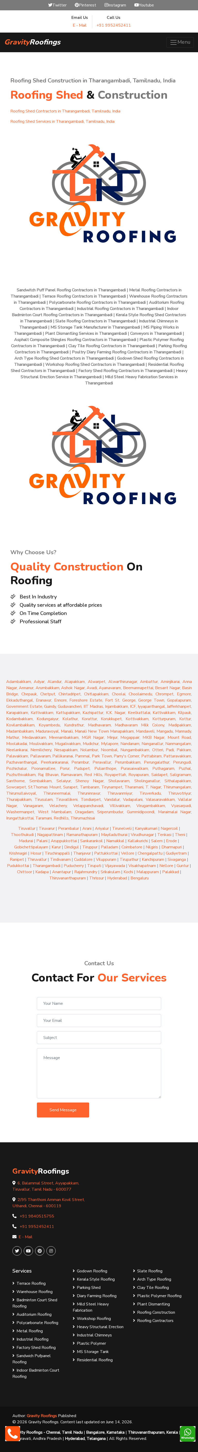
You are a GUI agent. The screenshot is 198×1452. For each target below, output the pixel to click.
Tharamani (134, 787)
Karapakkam (17, 713)
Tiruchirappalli (57, 853)
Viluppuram (106, 859)
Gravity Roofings (42, 1416)
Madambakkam (20, 731)
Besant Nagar (167, 688)
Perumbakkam (128, 762)
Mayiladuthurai (114, 835)
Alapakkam (74, 682)
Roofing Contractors (155, 1321)
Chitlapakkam (96, 694)
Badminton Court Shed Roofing (34, 1303)
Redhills (61, 818)
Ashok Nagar (73, 688)
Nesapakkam (66, 750)
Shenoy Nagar (90, 781)
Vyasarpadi (181, 806)
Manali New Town (92, 731)
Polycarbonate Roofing (37, 1323)
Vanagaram (33, 806)
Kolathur (70, 719)
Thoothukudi (22, 835)
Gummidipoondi (140, 812)
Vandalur (112, 799)
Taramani (43, 818)
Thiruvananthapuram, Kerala (153, 1432)
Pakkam (184, 750)
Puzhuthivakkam (21, 775)
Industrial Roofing (32, 1339)
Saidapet (159, 775)
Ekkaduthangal (19, 700)
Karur (56, 847)
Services (22, 1270)
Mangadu (164, 731)
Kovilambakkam (20, 725)
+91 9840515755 (37, 1216)
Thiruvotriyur (179, 793)
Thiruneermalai (56, 793)
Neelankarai (17, 750)
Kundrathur (74, 725)
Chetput (47, 694)
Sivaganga (177, 859)
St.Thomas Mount (44, 787)
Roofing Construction (156, 1312)
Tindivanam (60, 859)
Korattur (89, 719)
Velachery (58, 806)
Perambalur (68, 828)
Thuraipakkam (18, 799)
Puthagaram (163, 768)
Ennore (60, 700)
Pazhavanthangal (21, 762)
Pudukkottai (18, 866)
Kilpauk (184, 713)
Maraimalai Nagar (174, 812)
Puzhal (185, 768)
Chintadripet (70, 694)
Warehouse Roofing (34, 1292)
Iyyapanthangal (151, 706)
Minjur (112, 737)
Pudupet (82, 768)
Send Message (63, 1110)
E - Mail (80, 25)
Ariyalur (102, 828)
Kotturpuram (163, 719)
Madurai (26, 841)
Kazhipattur (92, 713)
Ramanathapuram (82, 835)
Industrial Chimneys (94, 1335)
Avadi (92, 688)
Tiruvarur (47, 828)
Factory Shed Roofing (36, 1347)
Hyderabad (117, 878)
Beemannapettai (138, 688)
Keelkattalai (139, 713)
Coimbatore (131, 847)
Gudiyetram (176, 853)
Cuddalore (83, 859)
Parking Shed (89, 1287)
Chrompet (164, 694)
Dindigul (71, 847)
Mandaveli (145, 731)
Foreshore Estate (85, 700)
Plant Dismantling (153, 1304)
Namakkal (115, 841)
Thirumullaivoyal (21, 793)
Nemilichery (40, 750)
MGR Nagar (93, 737)
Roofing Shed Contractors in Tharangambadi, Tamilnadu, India (65, 111)
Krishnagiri (18, 853)
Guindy (50, 706)
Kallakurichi (138, 841)
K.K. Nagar (115, 713)
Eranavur (43, 700)
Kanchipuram (153, 859)
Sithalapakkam (177, 781)
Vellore (127, 853)
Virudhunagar (142, 835)
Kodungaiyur (48, 719)
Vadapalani (133, 799)
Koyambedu (49, 725)
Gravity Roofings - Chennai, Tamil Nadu (48, 1432)
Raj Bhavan (48, 775)
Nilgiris (152, 847)
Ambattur (149, 682)
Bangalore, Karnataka (105, 1432)
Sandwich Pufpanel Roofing (31, 1359)
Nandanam (129, 744)
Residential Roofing (95, 1360)
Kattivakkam (42, 713)
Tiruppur (89, 847)
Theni (180, 835)
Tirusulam (44, 799)
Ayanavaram (110, 688)
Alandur (54, 682)
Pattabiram (151, 756)
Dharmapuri (171, 847)
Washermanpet (20, 812)
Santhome (15, 781)
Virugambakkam (150, 806)
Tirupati (94, 866)
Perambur (80, 762)
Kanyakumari (146, 828)
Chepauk (29, 694)
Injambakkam (116, 706)
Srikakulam (110, 872)
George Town (151, 700)
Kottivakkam (137, 719)
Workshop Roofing (94, 1318)
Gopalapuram (179, 700)
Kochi (128, 872)
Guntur (183, 866)
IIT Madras (93, 706)
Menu (184, 42)
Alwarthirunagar (122, 682)
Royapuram (138, 775)
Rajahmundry (85, 872)
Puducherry (74, 866)
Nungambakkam (134, 750)
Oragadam (84, 812)
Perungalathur (156, 762)
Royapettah (115, 775)
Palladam (109, 847)
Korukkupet (111, 719)
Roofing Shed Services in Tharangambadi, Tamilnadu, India (62, 121)
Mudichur (91, 744)
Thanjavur (82, 853)
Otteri (157, 750)
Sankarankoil (91, 841)
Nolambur (89, 750)
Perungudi (182, 762)
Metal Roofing (29, 1331)
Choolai (118, 694)
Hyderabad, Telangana (85, 1438)
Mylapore (109, 744)
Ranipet (17, 859)
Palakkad (170, 872)
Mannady (183, 731)
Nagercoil (169, 828)
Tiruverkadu (150, 793)
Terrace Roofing (31, 1283)
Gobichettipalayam (31, 847)
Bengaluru (139, 878)
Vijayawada (115, 866)
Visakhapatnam (142, 866)
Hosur (35, 853)
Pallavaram (40, 756)
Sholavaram (118, 781)
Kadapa (42, 872)
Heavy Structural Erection (100, 1327)
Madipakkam (179, 725)
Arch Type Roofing (154, 1279)
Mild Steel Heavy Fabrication (91, 1307)
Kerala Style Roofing (96, 1279)
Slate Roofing (149, 1271)
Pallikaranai (62, 756)
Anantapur (61, 872)
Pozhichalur (16, 768)
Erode (171, 841)
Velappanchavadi (88, 806)
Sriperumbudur (110, 812)
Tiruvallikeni (67, 799)
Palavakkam (17, 756)
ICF (133, 706)
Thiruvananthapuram (67, 878)
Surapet (70, 787)
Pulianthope (105, 768)
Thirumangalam (177, 787)
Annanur (26, 688)
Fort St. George (120, 700)
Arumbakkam (47, 688)
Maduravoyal (47, 731)
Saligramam (180, 775)
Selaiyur (63, 781)
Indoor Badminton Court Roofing (35, 1373)
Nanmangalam (178, 744)
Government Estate (24, 706)
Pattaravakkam (177, 756)
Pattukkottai (106, 853)
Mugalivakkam (68, 744)
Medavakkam (34, 737)
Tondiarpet (91, 799)
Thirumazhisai (82, 818)
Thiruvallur (37, 859)
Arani (87, 828)
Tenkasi (164, 835)
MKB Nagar (154, 737)
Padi (170, 750)
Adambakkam (18, 682)
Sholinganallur (147, 781)
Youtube (146, 5)
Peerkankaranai (54, 762)
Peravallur (102, 762)
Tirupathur (129, 859)
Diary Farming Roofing (97, 1296)
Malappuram (147, 872)
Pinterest (87, 5)
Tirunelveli (121, 828)
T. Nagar (153, 787)
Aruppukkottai (64, 841)
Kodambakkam (19, 719)
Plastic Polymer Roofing (159, 1296)
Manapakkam (122, 731)
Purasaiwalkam (134, 768)
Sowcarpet (16, 787)
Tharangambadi (46, 866)
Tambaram (89, 787)
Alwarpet (96, 682)
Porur (65, 768)
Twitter (59, 5)
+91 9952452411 (113, 25)
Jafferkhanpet (179, 706)
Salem (157, 841)
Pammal (82, 756)
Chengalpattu (150, 853)
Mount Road (179, 737)
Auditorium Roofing (34, 1314)
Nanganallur (152, 744)
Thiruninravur (88, 793)
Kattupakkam (68, 713)
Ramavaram (71, 775)
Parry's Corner (126, 756)
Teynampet (111, 787)
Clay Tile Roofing (153, 1287)
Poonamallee (43, 768)
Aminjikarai (170, 682)
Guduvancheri (69, 706)
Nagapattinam (50, 835)
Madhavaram (99, 725)
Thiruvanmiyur (119, 793)
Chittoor (24, 872)
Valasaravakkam (160, 799)
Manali (67, 731)
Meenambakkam (64, 737)
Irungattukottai (20, 818)
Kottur (185, 719)
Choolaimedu (140, 694)
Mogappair (129, 737)
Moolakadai (16, 744)
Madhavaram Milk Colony (139, 725)
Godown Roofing (92, 1271)
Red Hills (93, 775)
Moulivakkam (41, 744)
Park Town (102, 756)
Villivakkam (120, 806)
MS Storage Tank (93, 1352)
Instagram (117, 5)
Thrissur (96, 878)
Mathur (12, 737)
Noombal (109, 750)
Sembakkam (40, 781)
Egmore (184, 694)
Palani (41, 841)
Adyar (39, 682)
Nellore (166, 866)
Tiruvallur (26, 828)
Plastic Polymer (91, 1343)
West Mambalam (54, 812)
